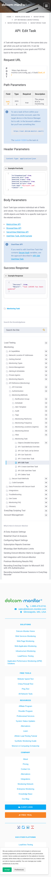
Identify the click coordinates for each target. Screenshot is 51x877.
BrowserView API (13, 228)
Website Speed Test (25, 679)
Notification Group (22, 399)
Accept (7, 870)
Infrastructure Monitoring (25, 651)
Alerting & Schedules (17, 371)
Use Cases (13, 498)
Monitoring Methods (20, 395)
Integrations (13, 490)
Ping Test (25, 689)
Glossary (12, 506)
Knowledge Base (25, 794)
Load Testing (9, 343)
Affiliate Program (25, 706)
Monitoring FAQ (15, 502)
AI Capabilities (14, 351)
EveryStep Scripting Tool (14, 510)
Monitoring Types (15, 363)
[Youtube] (32, 827)
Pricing (25, 764)
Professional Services (25, 716)
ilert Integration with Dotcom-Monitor (20, 557)
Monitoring (9, 347)
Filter (17, 435)
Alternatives (25, 726)
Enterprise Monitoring (25, 789)
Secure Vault (24, 253)
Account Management (13, 515)
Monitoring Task (13, 309)
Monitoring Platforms (23, 419)
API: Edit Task (23, 463)
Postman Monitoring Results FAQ (18, 561)
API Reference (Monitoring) (19, 383)
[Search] (44, 330)
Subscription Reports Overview (17, 544)
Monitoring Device (22, 431)
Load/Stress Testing (26, 656)
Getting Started (15, 359)
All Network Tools (26, 694)
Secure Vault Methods (20, 479)
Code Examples (18, 483)
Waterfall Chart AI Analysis (15, 536)
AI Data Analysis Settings (15, 532)
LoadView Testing (25, 845)
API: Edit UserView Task (27, 471)
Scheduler (19, 403)
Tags (17, 415)
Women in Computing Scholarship (25, 746)
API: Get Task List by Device (28, 451)
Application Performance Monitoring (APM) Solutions (24, 662)
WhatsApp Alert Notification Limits (19, 549)
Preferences (19, 870)
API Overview (17, 387)
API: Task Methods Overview (28, 447)
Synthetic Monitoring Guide (25, 741)
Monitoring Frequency (23, 423)
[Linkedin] (27, 827)
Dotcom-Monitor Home (25, 631)
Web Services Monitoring (25, 636)
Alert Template (20, 407)
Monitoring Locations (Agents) (27, 427)
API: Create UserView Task (28, 467)
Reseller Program (25, 711)
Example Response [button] (15, 276)
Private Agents (14, 375)
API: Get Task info (24, 455)
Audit (17, 411)
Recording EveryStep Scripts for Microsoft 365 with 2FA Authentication (24, 566)
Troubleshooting (15, 494)
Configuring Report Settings (16, 540)
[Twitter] (23, 827)
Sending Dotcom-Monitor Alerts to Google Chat (24, 553)
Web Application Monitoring (25, 646)
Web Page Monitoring (25, 641)
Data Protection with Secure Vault (22, 486)
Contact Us (25, 769)
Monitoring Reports (16, 379)
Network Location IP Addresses (21, 355)
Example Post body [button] (15, 168)
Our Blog (25, 799)
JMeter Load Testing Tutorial (25, 736)
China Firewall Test (25, 684)
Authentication (17, 391)
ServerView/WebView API (17, 232)
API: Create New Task (26, 459)
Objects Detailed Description (28, 443)
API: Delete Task (24, 475)
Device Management (17, 367)
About (25, 759)
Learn (25, 731)
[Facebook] (18, 827)
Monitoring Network (25, 784)
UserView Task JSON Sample (19, 236)
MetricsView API (13, 224)
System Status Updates (25, 721)
